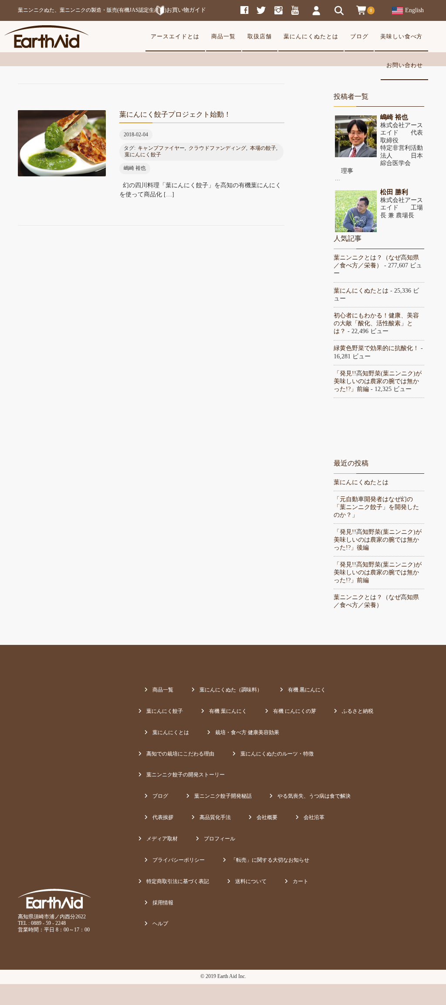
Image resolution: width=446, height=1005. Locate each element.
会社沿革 (314, 817)
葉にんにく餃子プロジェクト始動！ (175, 114)
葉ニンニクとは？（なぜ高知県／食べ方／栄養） (376, 601)
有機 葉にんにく (228, 711)
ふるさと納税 (357, 711)
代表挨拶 (162, 817)
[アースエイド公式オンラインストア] (46, 36)
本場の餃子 (263, 148)
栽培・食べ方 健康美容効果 (247, 732)
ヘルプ (160, 924)
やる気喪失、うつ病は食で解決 (314, 796)
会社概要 (267, 817)
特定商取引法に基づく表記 (177, 881)
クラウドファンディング (217, 148)
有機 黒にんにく (307, 690)
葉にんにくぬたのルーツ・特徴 (277, 754)
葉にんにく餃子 (143, 155)
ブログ (359, 37)
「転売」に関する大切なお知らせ (270, 860)
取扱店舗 (259, 37)
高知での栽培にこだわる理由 (180, 754)
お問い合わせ (404, 65)
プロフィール (219, 839)
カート (300, 881)
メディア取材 (162, 839)
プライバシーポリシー (178, 860)
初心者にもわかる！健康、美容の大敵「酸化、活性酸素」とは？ (376, 323)
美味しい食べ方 (401, 37)
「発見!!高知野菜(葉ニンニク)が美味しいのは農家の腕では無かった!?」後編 (378, 540)
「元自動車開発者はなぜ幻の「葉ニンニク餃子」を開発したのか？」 (376, 507)
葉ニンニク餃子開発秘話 (223, 796)
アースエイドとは (175, 37)
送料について (251, 881)
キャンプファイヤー (161, 148)
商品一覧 (223, 37)
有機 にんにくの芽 (294, 711)
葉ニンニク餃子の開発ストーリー (185, 775)
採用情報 (162, 903)
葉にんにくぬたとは (311, 37)
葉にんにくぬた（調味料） (230, 690)
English (414, 10)
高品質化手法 (215, 817)
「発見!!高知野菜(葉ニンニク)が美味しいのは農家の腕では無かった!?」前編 (378, 381)
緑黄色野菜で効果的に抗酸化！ (376, 348)
